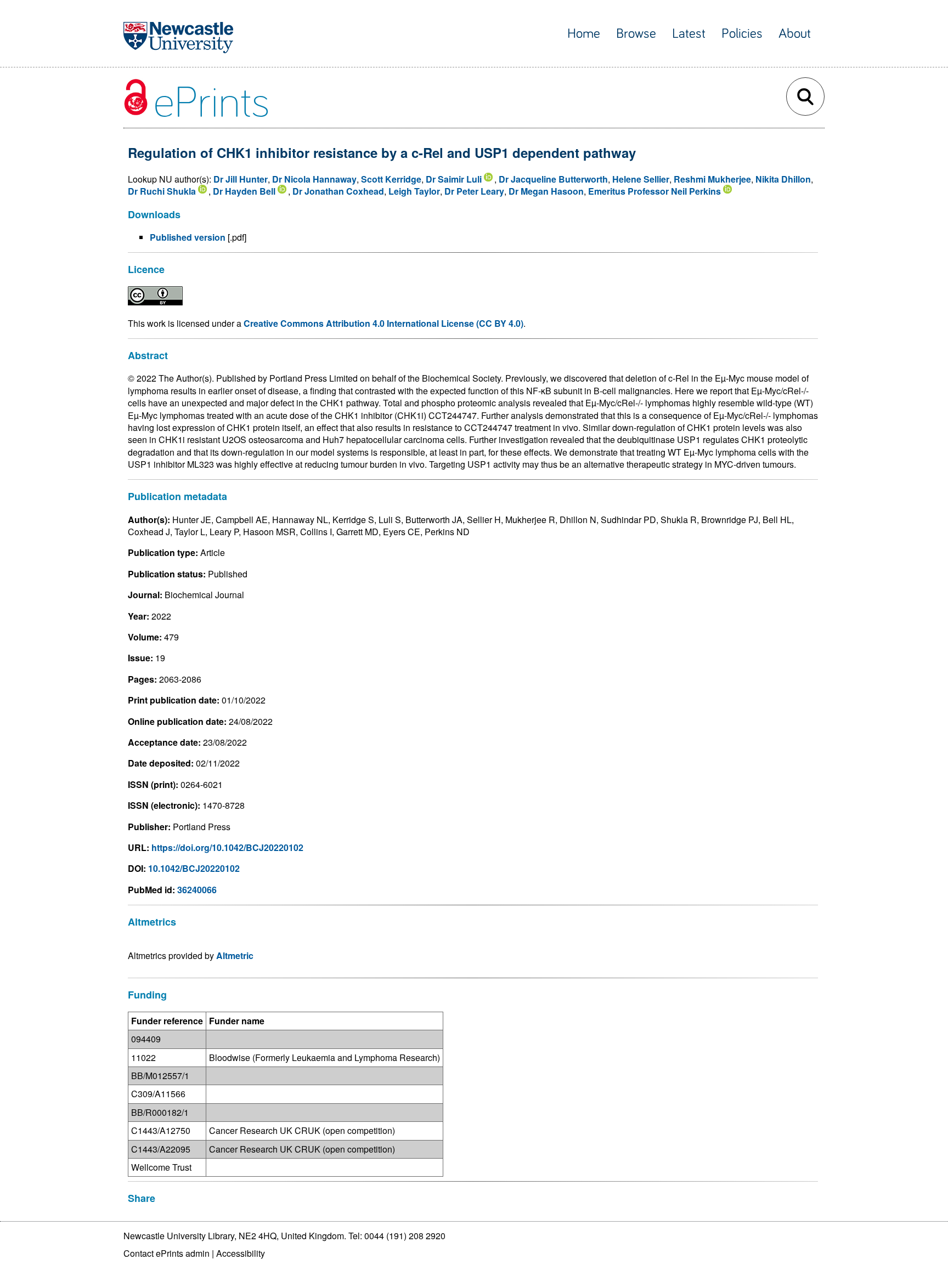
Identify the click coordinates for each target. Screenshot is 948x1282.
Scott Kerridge (391, 179)
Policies (742, 34)
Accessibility (240, 1253)
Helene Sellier (640, 179)
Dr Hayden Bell (244, 191)
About (794, 34)
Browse (636, 34)
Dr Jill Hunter (240, 179)
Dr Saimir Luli (454, 179)
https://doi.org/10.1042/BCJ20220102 (227, 847)
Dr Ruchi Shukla (162, 191)
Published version (187, 237)
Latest (689, 34)
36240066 (197, 889)
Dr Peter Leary (474, 191)
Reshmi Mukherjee (712, 179)
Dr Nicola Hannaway (314, 179)
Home (583, 34)
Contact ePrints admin (166, 1253)
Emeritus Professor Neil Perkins (654, 191)
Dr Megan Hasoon (546, 191)
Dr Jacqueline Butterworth (553, 179)
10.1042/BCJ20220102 (194, 868)
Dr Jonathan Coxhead (338, 191)
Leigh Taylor (414, 191)
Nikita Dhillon (783, 179)
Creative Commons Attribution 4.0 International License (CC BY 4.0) (383, 323)
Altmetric (234, 955)
